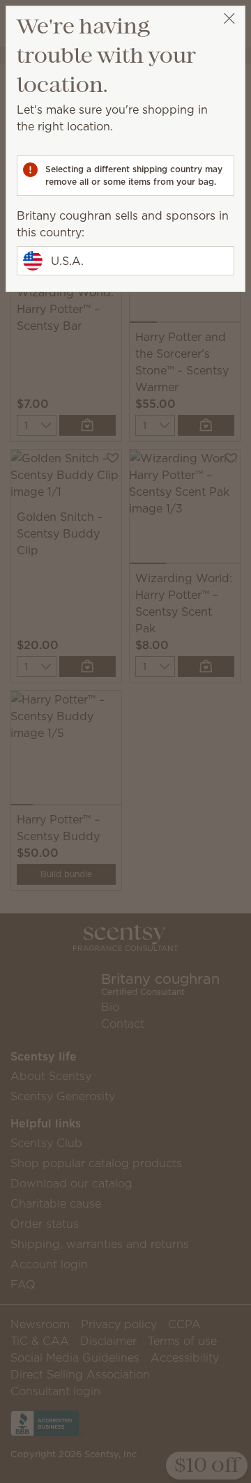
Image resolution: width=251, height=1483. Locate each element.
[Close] (229, 18)
